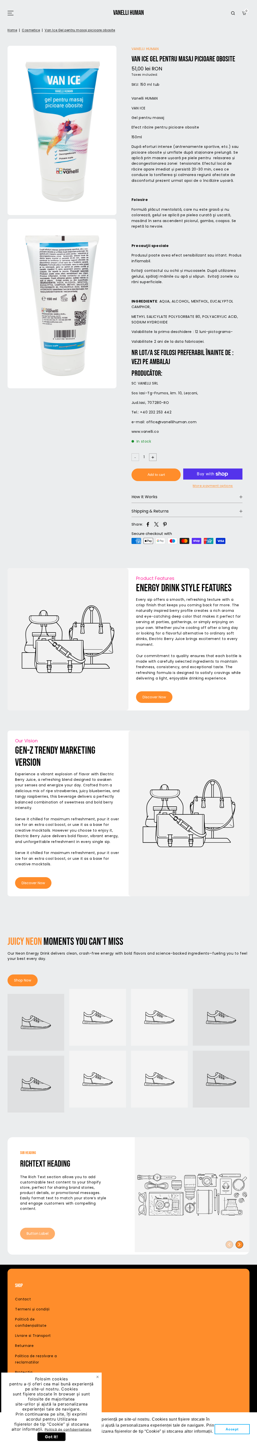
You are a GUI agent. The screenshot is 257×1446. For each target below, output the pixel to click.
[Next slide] (239, 1244)
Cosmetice (31, 30)
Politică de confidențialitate (68, 1429)
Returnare (24, 1345)
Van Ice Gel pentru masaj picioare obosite (80, 30)
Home (12, 30)
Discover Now (154, 697)
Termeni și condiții (32, 1309)
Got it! (51, 1436)
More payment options (213, 485)
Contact (23, 1299)
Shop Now (22, 980)
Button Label (37, 1233)
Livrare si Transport (33, 1335)
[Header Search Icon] (232, 13)
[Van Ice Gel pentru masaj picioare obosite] (62, 130)
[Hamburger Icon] (11, 13)
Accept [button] (232, 1429)
